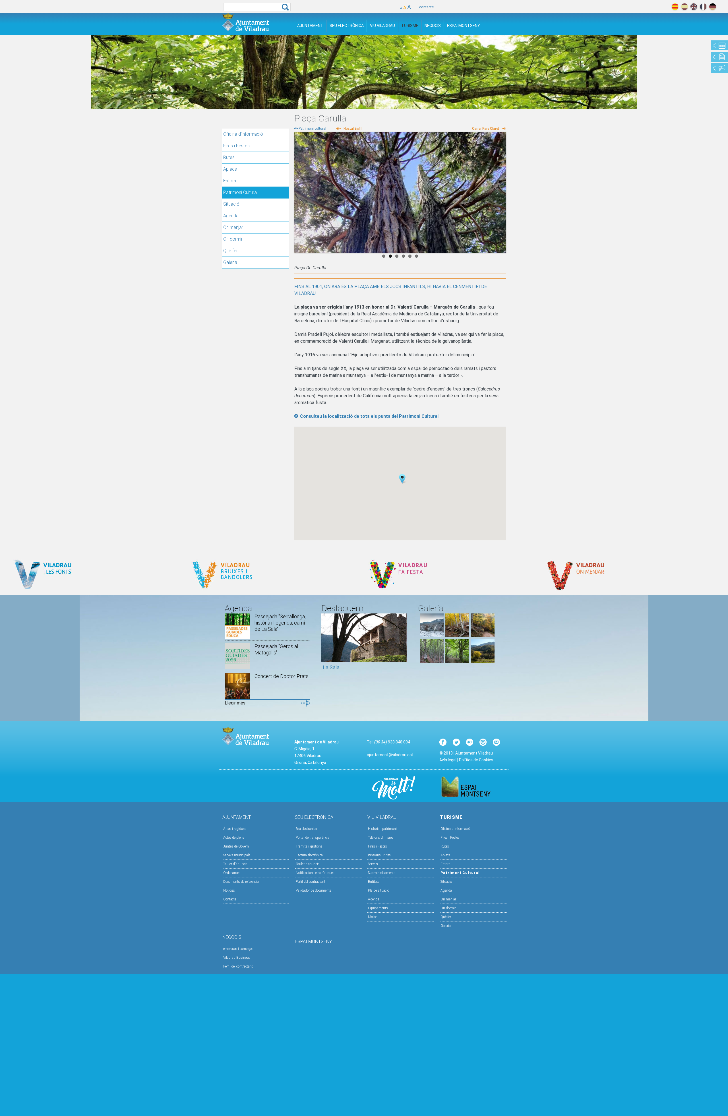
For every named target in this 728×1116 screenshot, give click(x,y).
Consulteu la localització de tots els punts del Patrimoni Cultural (369, 416)
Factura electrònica (309, 855)
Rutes (229, 157)
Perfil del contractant (310, 882)
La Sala (331, 667)
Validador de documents (313, 890)
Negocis (433, 25)
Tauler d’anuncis (308, 864)
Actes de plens (233, 838)
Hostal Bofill (353, 129)
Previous (298, 191)
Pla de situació (378, 890)
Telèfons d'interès (380, 838)
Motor (372, 917)
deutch (712, 6)
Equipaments (378, 908)
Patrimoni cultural (312, 129)
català (675, 6)
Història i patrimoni (382, 829)
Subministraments (382, 873)
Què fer (230, 250)
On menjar (233, 227)
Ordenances (232, 873)
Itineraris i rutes (379, 855)
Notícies (229, 890)
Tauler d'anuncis (235, 864)
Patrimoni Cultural (240, 192)
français (703, 6)
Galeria (230, 262)
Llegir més (235, 703)
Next (502, 191)
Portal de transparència (312, 838)
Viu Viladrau (382, 25)
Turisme (409, 25)
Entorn (229, 180)
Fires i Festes (236, 145)
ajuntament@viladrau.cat (390, 755)
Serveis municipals (237, 855)
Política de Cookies (476, 760)
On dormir (233, 239)
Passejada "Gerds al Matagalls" (276, 649)
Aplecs (230, 169)
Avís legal (447, 760)
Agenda (231, 215)
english (693, 6)
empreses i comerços (238, 949)
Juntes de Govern (236, 846)
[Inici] (245, 22)
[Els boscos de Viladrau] (457, 635)
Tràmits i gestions (309, 846)
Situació (231, 204)
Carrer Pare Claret (485, 129)
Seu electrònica (306, 829)
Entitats (374, 882)
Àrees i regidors (234, 829)
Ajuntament (310, 25)
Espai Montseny (463, 25)
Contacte (229, 899)
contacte (426, 7)
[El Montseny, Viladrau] (483, 661)
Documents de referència (241, 882)
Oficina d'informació (243, 134)
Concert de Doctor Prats (282, 676)
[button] (402, 479)
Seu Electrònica (347, 25)
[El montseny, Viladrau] (432, 635)
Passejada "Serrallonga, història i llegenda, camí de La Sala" (280, 622)
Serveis (373, 864)
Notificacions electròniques (315, 873)
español (684, 6)
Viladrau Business (236, 958)
